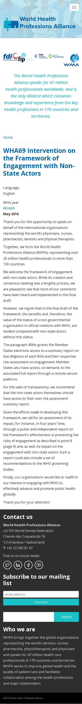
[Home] (40, 21)
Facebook (28, 565)
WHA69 (9, 208)
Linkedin (18, 565)
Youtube (39, 565)
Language (11, 187)
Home (8, 137)
